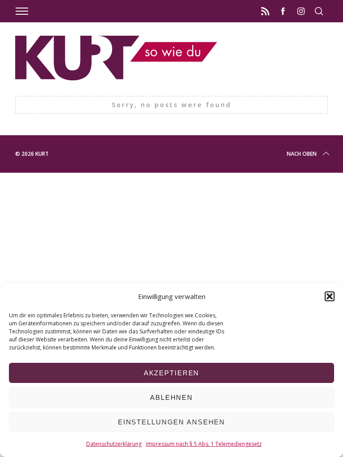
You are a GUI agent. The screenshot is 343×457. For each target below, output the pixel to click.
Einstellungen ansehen (171, 422)
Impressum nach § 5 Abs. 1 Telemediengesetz (204, 444)
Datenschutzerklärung (114, 444)
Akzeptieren (172, 373)
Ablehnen (171, 397)
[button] (329, 296)
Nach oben (302, 154)
